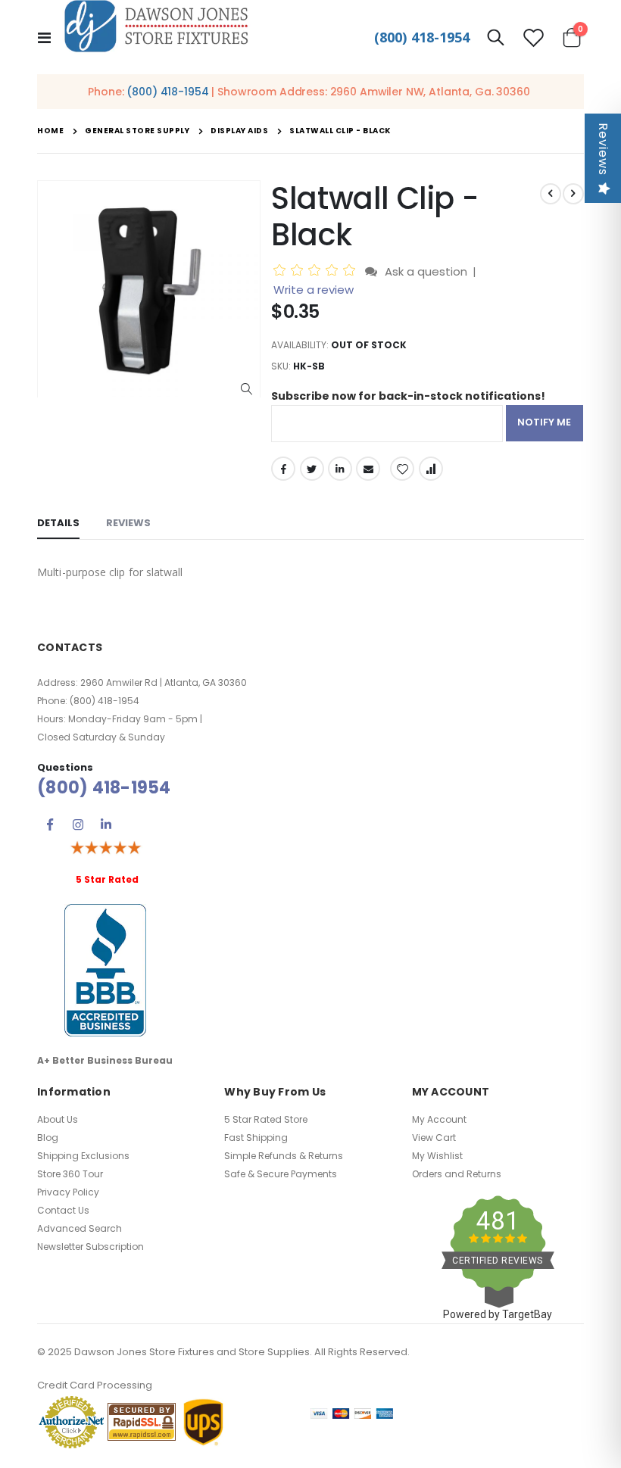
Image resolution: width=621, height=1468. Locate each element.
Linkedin (106, 824)
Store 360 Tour (70, 1173)
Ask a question (426, 271)
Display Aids (239, 131)
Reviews (603, 149)
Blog (47, 1137)
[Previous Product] (550, 193)
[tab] (58, 524)
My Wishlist (437, 1155)
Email (368, 469)
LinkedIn (340, 469)
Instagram (78, 824)
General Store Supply (137, 131)
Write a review (313, 290)
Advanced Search (79, 1228)
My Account (439, 1119)
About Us (57, 1119)
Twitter (312, 469)
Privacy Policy (68, 1192)
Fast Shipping (256, 1137)
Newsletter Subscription (90, 1246)
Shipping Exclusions (83, 1155)
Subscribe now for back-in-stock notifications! (408, 396)
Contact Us (63, 1210)
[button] (246, 389)
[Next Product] (573, 193)
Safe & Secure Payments (280, 1173)
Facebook (283, 469)
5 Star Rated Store (265, 1119)
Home (50, 130)
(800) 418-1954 (422, 37)
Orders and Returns (456, 1173)
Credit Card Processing (94, 1385)
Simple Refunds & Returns (283, 1155)
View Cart (434, 1137)
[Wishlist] (533, 37)
